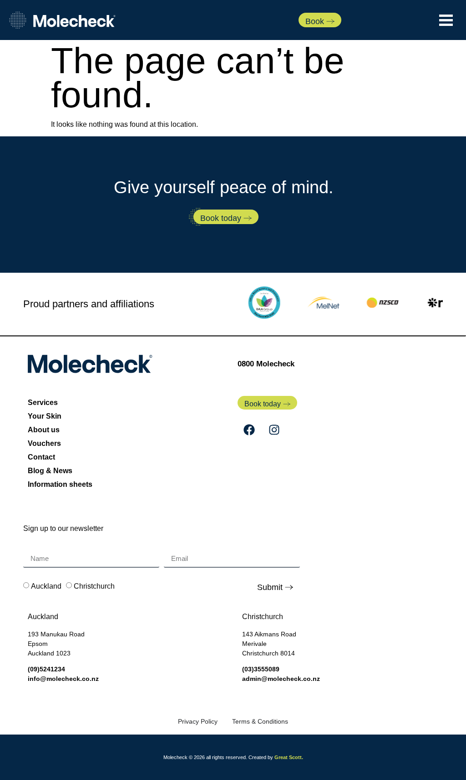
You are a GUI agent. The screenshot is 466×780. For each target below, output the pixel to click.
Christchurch (94, 586)
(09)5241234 (46, 669)
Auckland (46, 586)
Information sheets (60, 484)
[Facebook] (249, 430)
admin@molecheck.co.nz (281, 678)
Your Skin (44, 416)
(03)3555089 (260, 669)
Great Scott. (288, 757)
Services (43, 402)
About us (44, 430)
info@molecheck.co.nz (63, 678)
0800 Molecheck (266, 364)
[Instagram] (274, 430)
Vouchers (44, 443)
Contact (41, 457)
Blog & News (50, 471)
